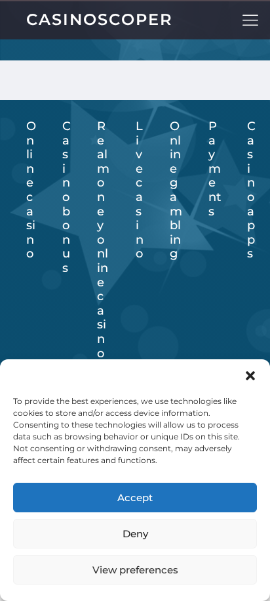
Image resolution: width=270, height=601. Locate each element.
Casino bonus (66, 197)
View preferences (135, 570)
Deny (135, 533)
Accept (135, 497)
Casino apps (251, 190)
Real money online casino (103, 240)
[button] (250, 375)
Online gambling (176, 190)
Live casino (140, 190)
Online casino (31, 190)
